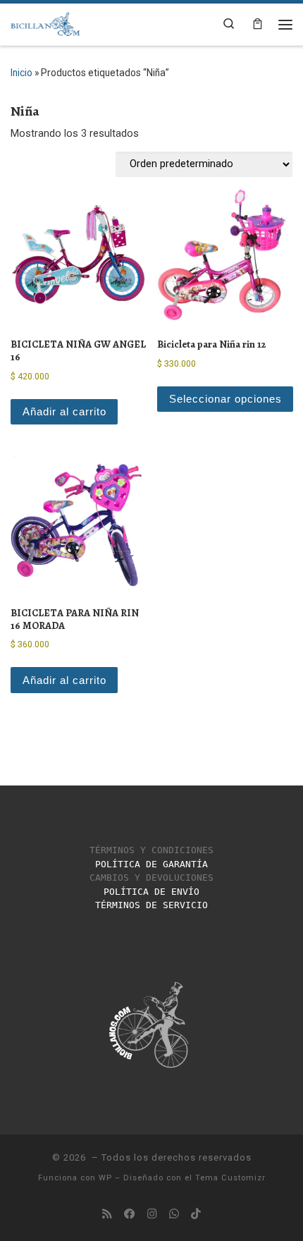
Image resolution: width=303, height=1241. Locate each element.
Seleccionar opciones (225, 399)
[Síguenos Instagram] (152, 1214)
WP (105, 1177)
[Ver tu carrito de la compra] (257, 24)
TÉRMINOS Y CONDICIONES (151, 850)
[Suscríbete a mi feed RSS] (107, 1214)
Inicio (21, 72)
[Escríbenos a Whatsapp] (174, 1214)
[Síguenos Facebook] (129, 1214)
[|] (45, 22)
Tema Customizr (230, 1177)
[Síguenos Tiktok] (196, 1214)
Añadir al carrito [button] (64, 411)
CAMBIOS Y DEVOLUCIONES (151, 877)
